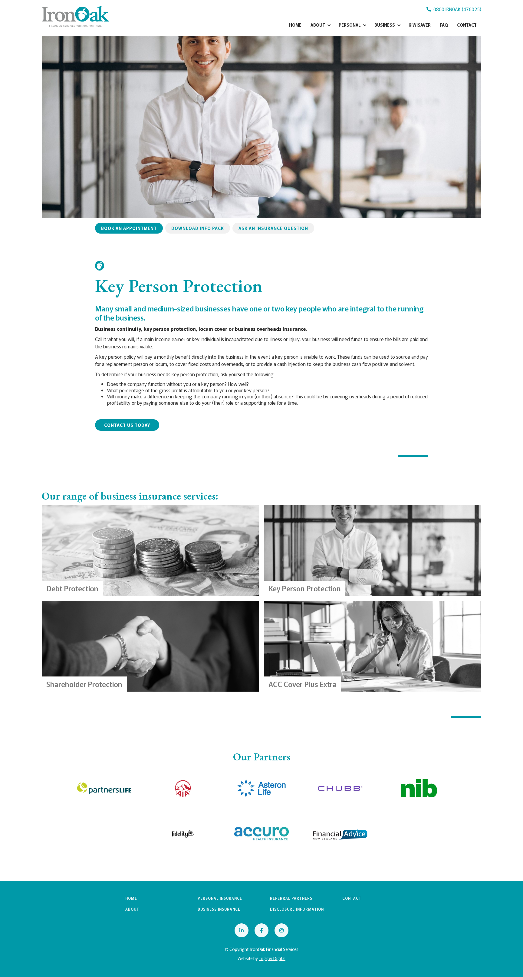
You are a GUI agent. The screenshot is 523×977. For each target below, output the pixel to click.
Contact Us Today (127, 425)
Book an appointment (129, 228)
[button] (320, 25)
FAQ (444, 25)
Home (295, 25)
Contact (467, 25)
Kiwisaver (420, 25)
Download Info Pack (197, 228)
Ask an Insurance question (273, 228)
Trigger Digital (272, 958)
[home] (75, 16)
